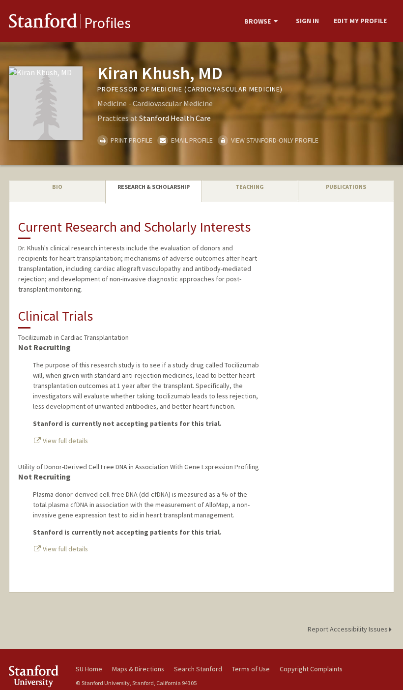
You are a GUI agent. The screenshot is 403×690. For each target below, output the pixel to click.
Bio (57, 186)
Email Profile (191, 140)
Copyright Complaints (311, 668)
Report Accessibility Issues (348, 629)
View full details (64, 440)
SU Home (89, 668)
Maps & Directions (138, 668)
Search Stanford (198, 668)
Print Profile (130, 140)
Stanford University (36, 676)
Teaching (249, 186)
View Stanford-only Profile (274, 140)
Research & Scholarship (153, 186)
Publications (346, 186)
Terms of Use (251, 668)
